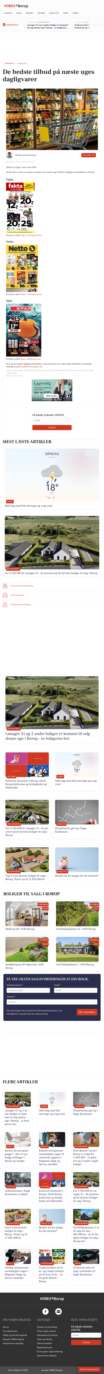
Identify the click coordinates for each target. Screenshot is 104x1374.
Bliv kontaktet (87, 1012)
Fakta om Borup (44, 1339)
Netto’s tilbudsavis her (31, 294)
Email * (57, 985)
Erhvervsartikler (44, 1343)
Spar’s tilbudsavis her (31, 359)
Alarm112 (8, 13)
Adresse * (11, 996)
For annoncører (10, 1331)
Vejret (75, 13)
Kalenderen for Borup (47, 1335)
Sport (65, 13)
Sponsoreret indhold (46, 1355)
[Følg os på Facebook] (45, 1311)
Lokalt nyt (54, 13)
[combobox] (8, 1002)
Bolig (19, 13)
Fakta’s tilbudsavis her (31, 235)
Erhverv (29, 13)
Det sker (41, 13)
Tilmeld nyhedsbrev (89, 1369)
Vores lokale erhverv (46, 1331)
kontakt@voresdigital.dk (30, 366)
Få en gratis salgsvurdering (50, 1351)
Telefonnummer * (15, 985)
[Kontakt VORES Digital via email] (58, 1311)
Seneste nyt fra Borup (47, 1327)
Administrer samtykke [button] (13, 1343)
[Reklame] (52, 390)
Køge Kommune (44, 1347)
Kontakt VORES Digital (13, 1339)
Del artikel (87, 155)
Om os (6, 1327)
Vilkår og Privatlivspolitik (15, 1335)
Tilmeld (52, 427)
